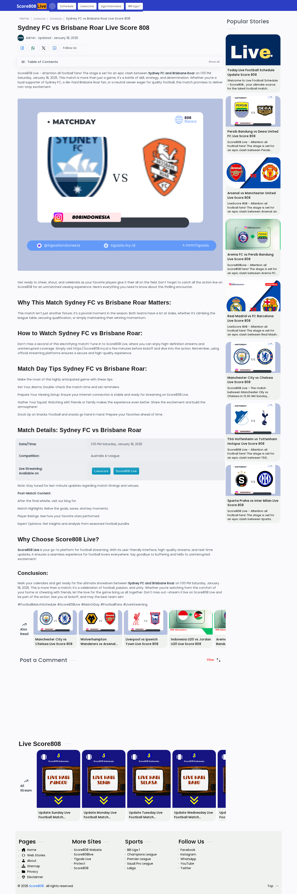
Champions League (142, 854)
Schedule (66, 6)
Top (270, 886)
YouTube (187, 863)
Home (25, 18)
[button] (52, 6)
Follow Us (70, 48)
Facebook (187, 850)
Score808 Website (88, 850)
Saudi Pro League (140, 863)
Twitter (185, 868)
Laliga (131, 868)
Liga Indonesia (111, 6)
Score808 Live (126, 471)
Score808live (83, 854)
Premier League (139, 859)
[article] (253, 63)
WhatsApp (188, 859)
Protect (79, 863)
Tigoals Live (82, 859)
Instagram (188, 854)
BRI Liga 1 (134, 6)
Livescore (87, 6)
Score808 (81, 868)
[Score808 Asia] (31, 6)
